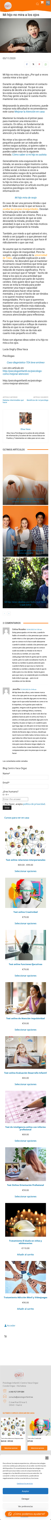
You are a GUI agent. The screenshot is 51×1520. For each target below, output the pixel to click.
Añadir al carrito (25, 1254)
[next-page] (8, 613)
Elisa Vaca (25, 429)
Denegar (25, 1498)
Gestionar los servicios (25, 1483)
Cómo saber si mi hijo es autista (29, 154)
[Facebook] (27, 64)
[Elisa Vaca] (25, 418)
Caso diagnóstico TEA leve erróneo (25, 362)
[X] (33, 64)
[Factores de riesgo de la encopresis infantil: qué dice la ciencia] (25, 479)
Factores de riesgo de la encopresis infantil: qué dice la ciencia (25, 500)
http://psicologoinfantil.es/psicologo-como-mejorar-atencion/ (22, 372)
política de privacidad (34, 804)
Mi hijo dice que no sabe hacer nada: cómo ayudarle (25, 551)
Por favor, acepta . (25, 804)
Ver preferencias (25, 1506)
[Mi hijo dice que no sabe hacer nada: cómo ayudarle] (25, 531)
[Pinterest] (39, 64)
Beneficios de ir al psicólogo (37, 400)
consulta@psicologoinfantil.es (21, 1397)
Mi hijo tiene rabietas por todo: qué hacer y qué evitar (25, 603)
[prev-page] (4, 613)
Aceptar (25, 1491)
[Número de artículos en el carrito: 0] (5, 1336)
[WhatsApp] (45, 64)
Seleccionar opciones (25, 871)
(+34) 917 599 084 (16, 1392)
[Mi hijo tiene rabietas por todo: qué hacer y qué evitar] (25, 582)
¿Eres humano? (10, 793)
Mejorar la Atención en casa (30, 111)
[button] (47, 1458)
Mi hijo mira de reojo (25, 197)
